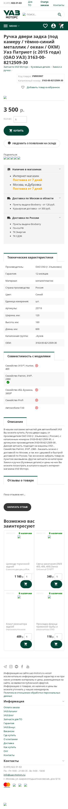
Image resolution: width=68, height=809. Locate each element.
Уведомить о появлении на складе (32, 143)
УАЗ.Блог (9, 715)
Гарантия (9, 723)
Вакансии (9, 731)
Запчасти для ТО (13, 719)
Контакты (58, 5)
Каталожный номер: (29, 80)
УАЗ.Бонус (9, 727)
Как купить (10, 747)
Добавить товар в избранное (40, 87)
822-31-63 (13, 3)
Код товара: (24, 76)
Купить (18, 130)
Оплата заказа (12, 707)
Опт (6, 751)
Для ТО (30, 3)
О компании (11, 739)
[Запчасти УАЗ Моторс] (12, 14)
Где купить (10, 735)
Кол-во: (8, 118)
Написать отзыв (17, 507)
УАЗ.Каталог (10, 711)
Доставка (9, 743)
